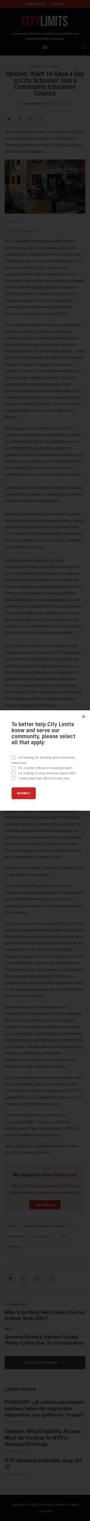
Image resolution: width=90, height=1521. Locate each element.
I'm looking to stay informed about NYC (47, 773)
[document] (45, 760)
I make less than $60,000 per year (44, 778)
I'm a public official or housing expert (45, 768)
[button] (83, 716)
